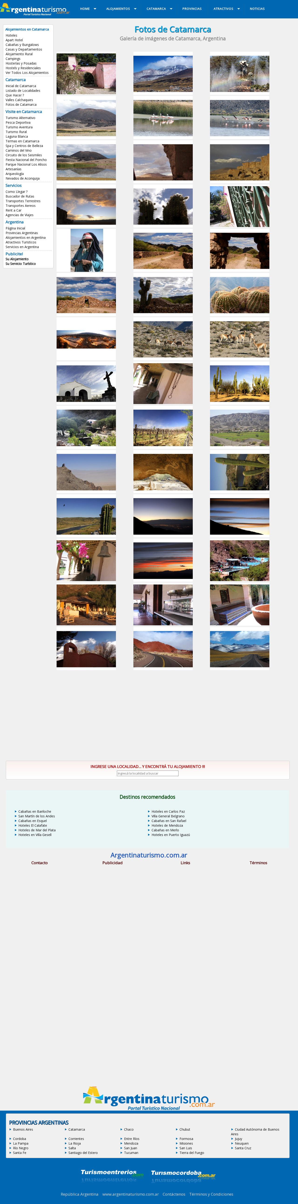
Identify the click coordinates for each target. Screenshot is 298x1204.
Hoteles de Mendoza (167, 825)
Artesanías (13, 169)
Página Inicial (15, 228)
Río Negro (20, 1148)
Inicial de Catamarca (21, 86)
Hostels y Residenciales (23, 68)
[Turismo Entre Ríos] (112, 1188)
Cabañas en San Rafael (169, 821)
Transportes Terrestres (23, 201)
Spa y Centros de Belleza (24, 145)
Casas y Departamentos (24, 49)
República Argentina (79, 1194)
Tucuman (131, 1152)
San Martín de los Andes (36, 816)
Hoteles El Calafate (32, 825)
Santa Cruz (243, 1148)
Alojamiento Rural (19, 54)
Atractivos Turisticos (21, 242)
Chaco (129, 1129)
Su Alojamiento (17, 259)
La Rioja (74, 1143)
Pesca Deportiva (18, 122)
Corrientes (76, 1138)
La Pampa (20, 1143)
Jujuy (238, 1138)
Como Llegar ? (16, 191)
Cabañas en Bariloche (34, 811)
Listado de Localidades (23, 90)
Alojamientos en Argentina (26, 237)
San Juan (130, 1148)
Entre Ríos (131, 1138)
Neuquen (242, 1143)
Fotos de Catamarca (21, 104)
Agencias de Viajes (20, 215)
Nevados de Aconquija (23, 178)
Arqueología (15, 173)
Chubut (184, 1129)
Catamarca (76, 1129)
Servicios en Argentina (22, 247)
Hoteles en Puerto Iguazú (171, 834)
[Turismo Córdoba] (183, 1188)
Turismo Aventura (19, 127)
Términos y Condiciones (211, 1194)
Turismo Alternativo (20, 118)
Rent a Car (13, 210)
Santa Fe (19, 1152)
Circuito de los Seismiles (24, 155)
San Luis (185, 1148)
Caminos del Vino (19, 150)
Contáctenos (174, 1194)
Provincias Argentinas (22, 233)
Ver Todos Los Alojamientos (27, 72)
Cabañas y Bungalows (22, 44)
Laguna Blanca (17, 136)
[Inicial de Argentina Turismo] (35, 14)
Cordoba (19, 1138)
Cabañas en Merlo (165, 830)
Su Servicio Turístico (21, 263)
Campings (13, 58)
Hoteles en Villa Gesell (34, 834)
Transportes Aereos (21, 205)
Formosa (186, 1138)
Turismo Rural (16, 132)
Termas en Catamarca (22, 141)
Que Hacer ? (15, 95)
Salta (72, 1148)
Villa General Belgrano (168, 816)
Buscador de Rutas (20, 196)
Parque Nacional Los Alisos (26, 164)
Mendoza (131, 1143)
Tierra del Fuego (191, 1152)
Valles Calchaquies (19, 100)
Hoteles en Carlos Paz (168, 811)
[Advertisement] (173, 709)
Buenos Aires (23, 1129)
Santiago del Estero (83, 1152)
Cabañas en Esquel (32, 821)
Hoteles (11, 35)
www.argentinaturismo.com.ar (130, 1194)
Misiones (186, 1143)
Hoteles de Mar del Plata (37, 830)
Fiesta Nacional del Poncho (26, 159)
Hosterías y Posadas (21, 63)
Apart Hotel (14, 40)
